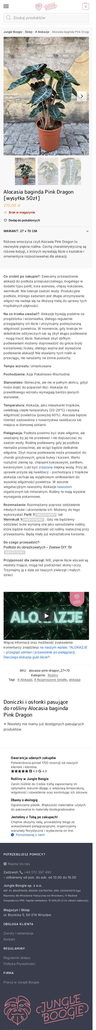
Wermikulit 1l (12, 519)
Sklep (28, 32)
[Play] (46, 615)
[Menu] (10, 6)
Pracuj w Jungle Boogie (21, 982)
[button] (85, 6)
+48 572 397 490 (37, 872)
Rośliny (53, 675)
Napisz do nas (19, 864)
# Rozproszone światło (50, 679)
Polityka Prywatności (19, 964)
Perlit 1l (29, 514)
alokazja (74, 679)
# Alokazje (42, 32)
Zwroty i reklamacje (18, 933)
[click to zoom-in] (48, 96)
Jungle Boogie (12, 32)
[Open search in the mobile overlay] (46, 17)
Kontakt (9, 939)
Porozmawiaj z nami (30, 835)
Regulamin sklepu (16, 958)
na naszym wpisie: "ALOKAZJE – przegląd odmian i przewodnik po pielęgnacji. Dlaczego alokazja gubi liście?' (45, 652)
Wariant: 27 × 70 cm (20, 231)
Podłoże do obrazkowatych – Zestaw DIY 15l (37, 547)
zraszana (46, 467)
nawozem (64, 487)
